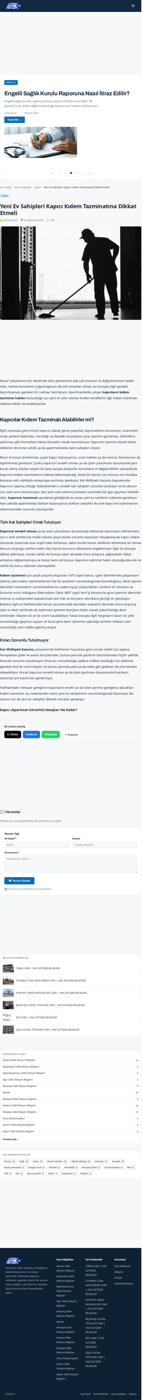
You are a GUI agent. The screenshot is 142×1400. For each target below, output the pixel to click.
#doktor (86, 1173)
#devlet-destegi (80, 1161)
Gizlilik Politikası (123, 1283)
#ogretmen (69, 1173)
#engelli (118, 1161)
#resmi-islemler (56, 1161)
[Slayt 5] (82, 173)
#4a (130, 1167)
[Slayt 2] (65, 173)
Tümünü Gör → (11, 1139)
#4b (7, 1173)
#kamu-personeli (13, 1167)
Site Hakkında (122, 1266)
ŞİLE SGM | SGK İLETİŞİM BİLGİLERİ (95, 1342)
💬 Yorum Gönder (19, 880)
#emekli (54, 1167)
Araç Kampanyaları (67, 1358)
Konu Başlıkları (23, 187)
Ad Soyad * (10, 838)
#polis (52, 1173)
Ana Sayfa (5, 187)
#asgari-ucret (36, 1167)
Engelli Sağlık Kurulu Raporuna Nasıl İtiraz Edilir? (67, 93)
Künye (118, 1277)
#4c (19, 1173)
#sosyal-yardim (91, 1167)
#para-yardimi (35, 1173)
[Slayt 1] (59, 173)
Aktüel (60, 1321)
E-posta (76, 838)
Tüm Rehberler (100, 1394)
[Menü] (133, 6)
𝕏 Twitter (12, 734)
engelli (11, 82)
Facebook (31, 734)
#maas (9, 1161)
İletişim (118, 1272)
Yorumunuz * (11, 852)
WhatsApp (51, 734)
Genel (37, 187)
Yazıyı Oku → (14, 119)
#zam (37, 1161)
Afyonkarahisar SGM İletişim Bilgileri (65, 1291)
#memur (101, 1161)
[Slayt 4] (76, 173)
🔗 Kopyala (71, 734)
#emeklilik (71, 1167)
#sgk (24, 1161)
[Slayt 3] (71, 173)
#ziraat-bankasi (113, 1167)
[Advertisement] (71, 39)
